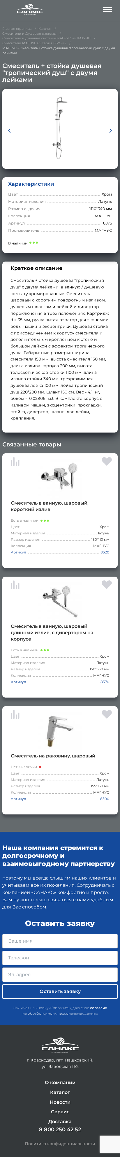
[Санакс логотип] (30, 9)
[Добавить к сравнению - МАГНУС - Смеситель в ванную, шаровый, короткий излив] (15, 462)
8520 (104, 552)
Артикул (18, 552)
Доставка (60, 1121)
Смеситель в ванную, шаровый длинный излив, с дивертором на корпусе (52, 632)
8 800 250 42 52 (60, 1129)
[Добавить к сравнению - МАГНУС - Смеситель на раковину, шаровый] (15, 715)
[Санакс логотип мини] (60, 1045)
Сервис (60, 1111)
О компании (60, 1082)
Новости (60, 1102)
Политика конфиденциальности (60, 1143)
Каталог (60, 1092)
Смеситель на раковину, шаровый (53, 756)
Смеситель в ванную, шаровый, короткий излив (50, 506)
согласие (98, 1008)
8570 (104, 682)
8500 (104, 799)
